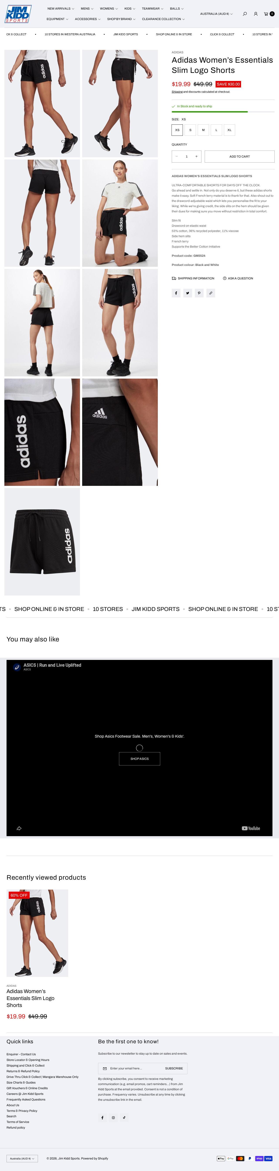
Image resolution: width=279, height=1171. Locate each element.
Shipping (177, 91)
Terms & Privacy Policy (22, 1110)
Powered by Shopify (94, 1158)
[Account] (255, 14)
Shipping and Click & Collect (25, 1065)
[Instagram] (113, 1117)
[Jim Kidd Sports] (18, 14)
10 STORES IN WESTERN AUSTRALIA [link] (40, 34)
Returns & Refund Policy (23, 1071)
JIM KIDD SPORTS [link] (96, 34)
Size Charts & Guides (21, 1082)
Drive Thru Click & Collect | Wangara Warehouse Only (42, 1077)
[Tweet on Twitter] (187, 293)
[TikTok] (124, 1117)
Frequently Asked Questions (26, 1099)
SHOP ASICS (140, 758)
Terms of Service (18, 1122)
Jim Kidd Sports (69, 1158)
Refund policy (16, 1127)
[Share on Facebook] (176, 293)
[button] (60, 8)
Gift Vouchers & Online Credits (27, 1088)
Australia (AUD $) (214, 13)
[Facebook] (102, 1117)
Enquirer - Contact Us (21, 1054)
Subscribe (174, 1068)
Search (11, 1116)
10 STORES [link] (86, 609)
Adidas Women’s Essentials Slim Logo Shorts (30, 998)
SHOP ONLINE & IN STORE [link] (144, 34)
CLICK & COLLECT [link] (192, 34)
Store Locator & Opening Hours (28, 1060)
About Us (13, 1105)
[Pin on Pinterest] (199, 293)
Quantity (179, 144)
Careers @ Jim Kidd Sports (25, 1094)
